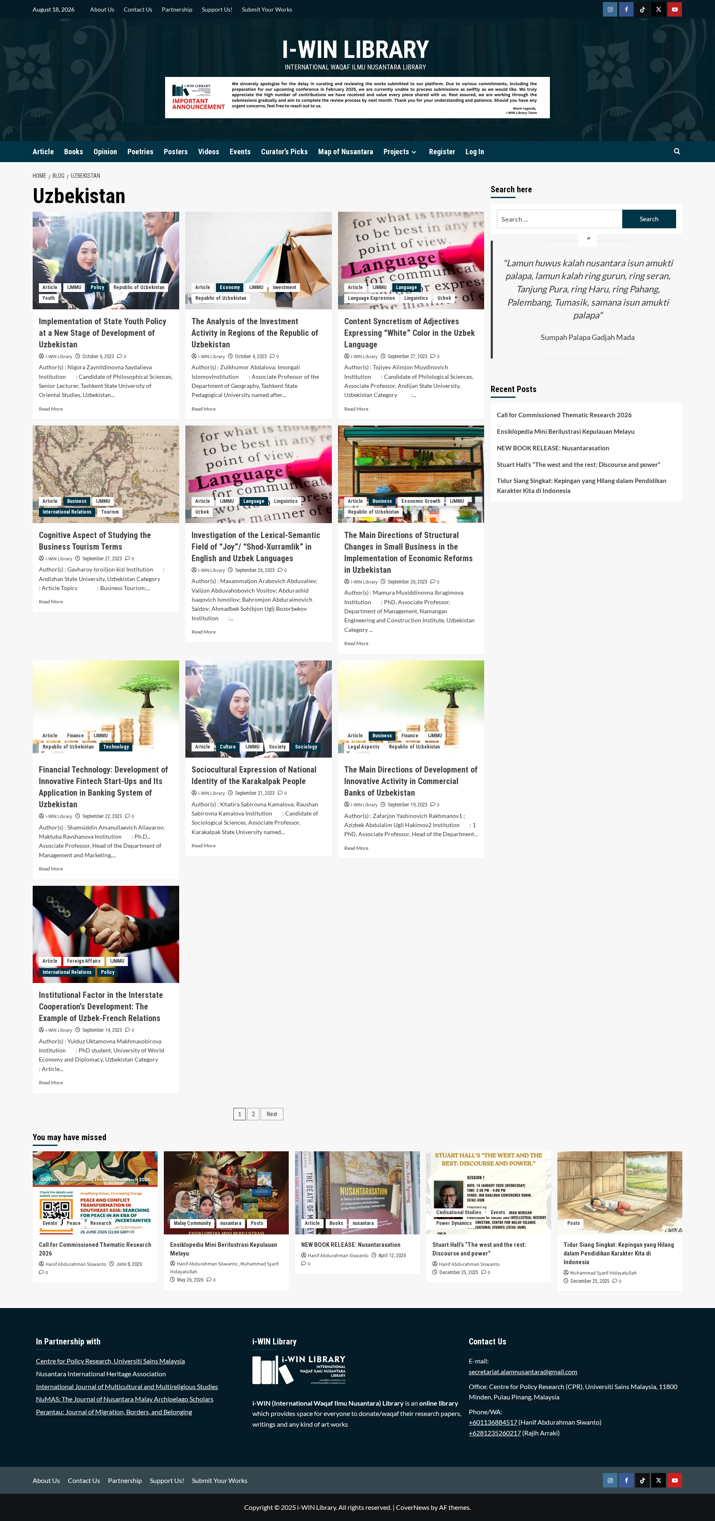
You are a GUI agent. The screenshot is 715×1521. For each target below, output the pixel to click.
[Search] (677, 151)
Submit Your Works (267, 9)
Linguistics (416, 298)
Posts (257, 1223)
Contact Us (138, 9)
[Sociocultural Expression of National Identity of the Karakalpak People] (258, 709)
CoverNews (412, 1507)
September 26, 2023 (255, 570)
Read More (51, 409)
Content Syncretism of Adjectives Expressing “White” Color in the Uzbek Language (409, 332)
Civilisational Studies (458, 1212)
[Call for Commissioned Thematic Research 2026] (95, 1192)
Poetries (140, 151)
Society (277, 747)
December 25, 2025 (458, 1272)
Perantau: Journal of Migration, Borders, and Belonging (114, 1412)
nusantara (230, 1223)
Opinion (105, 151)
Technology (116, 747)
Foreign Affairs (84, 961)
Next (272, 1114)
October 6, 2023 (98, 356)
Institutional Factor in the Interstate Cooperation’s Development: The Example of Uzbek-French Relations (101, 1006)
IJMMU (74, 287)
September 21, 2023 (255, 793)
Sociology (306, 747)
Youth (49, 298)
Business (76, 501)
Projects (396, 151)
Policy (97, 287)
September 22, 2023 (102, 816)
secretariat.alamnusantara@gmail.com (523, 1371)
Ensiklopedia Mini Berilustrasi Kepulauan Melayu (566, 431)
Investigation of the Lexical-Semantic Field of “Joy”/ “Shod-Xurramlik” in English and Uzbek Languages (256, 546)
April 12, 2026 (392, 1255)
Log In (474, 151)
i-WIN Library (355, 49)
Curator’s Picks (284, 151)
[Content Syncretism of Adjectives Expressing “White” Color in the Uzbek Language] (411, 260)
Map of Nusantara (345, 151)
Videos (208, 151)
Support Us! (217, 9)
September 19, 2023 (407, 805)
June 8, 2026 (129, 1264)
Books (73, 151)
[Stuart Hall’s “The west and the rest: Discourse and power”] (488, 1192)
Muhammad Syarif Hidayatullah (603, 1273)
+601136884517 (493, 1422)
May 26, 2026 (190, 1280)
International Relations (67, 512)
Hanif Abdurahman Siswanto (76, 1264)
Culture (228, 747)
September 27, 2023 (407, 356)
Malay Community (192, 1223)
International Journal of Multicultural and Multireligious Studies (127, 1386)
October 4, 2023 (251, 356)
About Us (102, 9)
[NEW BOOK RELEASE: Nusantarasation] (357, 1192)
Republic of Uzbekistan (138, 287)
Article (43, 151)
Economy (230, 287)
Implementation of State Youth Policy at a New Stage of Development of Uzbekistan (102, 332)
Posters (176, 151)
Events (240, 151)
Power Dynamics (454, 1223)
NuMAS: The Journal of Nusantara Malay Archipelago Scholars (125, 1399)
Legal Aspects (363, 747)
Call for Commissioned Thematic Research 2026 (564, 415)
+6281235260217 (495, 1433)
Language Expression (371, 298)
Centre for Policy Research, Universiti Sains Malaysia (110, 1361)
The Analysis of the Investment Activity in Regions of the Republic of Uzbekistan (255, 332)
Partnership (177, 9)
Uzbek (444, 298)
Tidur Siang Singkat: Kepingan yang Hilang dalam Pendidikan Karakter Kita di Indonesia (582, 485)
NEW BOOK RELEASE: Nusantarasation (553, 448)
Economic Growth (420, 501)
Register (442, 151)
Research (100, 1223)
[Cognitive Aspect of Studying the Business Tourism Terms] (106, 474)
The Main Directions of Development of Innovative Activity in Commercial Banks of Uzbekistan (410, 781)
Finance (75, 736)
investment (284, 287)
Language (406, 287)
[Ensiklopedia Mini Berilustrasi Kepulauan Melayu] (226, 1192)
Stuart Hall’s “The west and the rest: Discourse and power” (578, 464)
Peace (74, 1223)
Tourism (110, 512)
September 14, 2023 (102, 1030)
